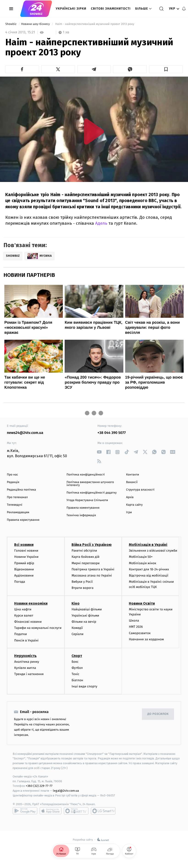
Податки (20, 634)
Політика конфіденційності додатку (91, 492)
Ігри (129, 512)
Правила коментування (83, 507)
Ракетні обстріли (84, 551)
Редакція (13, 482)
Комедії (77, 628)
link (99, 452)
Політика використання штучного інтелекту (90, 484)
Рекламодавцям (18, 512)
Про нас (12, 474)
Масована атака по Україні (92, 575)
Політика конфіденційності (85, 474)
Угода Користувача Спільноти (87, 500)
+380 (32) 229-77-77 (39, 786)
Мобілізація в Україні (148, 544)
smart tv (76, 811)
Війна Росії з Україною (92, 544)
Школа (134, 620)
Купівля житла (25, 668)
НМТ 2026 (136, 627)
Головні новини (26, 551)
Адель (101, 223)
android (25, 811)
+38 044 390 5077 (111, 433)
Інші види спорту (84, 686)
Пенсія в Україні (26, 640)
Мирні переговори (86, 563)
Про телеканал (17, 497)
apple (50, 811)
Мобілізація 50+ (140, 557)
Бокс (75, 662)
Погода (19, 582)
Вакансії (132, 482)
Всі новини (23, 544)
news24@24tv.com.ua (25, 433)
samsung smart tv (103, 811)
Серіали (77, 634)
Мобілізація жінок (142, 563)
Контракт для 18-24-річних (149, 569)
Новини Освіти (142, 603)
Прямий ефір (24, 563)
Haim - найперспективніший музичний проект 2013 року (94, 24)
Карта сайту (134, 504)
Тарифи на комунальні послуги (37, 628)
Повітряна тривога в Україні (93, 569)
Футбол (77, 668)
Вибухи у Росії (82, 582)
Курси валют (23, 615)
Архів (129, 497)
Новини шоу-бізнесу (36, 24)
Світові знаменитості (110, 9)
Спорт (77, 656)
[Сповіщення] (184, 8)
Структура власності (140, 489)
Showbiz (11, 24)
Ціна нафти (22, 609)
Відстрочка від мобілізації (148, 575)
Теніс (75, 674)
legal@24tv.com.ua (66, 790)
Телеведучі (14, 504)
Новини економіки (30, 603)
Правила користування (23, 519)
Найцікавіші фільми (87, 609)
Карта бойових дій (86, 557)
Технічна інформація (81, 515)
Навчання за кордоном (146, 639)
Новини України (26, 557)
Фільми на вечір (84, 622)
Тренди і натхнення (29, 674)
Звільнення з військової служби (153, 551)
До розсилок (158, 714)
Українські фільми (85, 615)
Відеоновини (24, 569)
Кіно (76, 603)
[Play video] (94, 131)
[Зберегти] (165, 69)
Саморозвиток (140, 633)
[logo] (36, 9)
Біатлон (77, 680)
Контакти (132, 474)
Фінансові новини (28, 622)
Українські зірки (71, 9)
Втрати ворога (82, 588)
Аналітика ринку (26, 662)
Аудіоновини (23, 575)
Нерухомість (25, 656)
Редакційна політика (21, 489)
